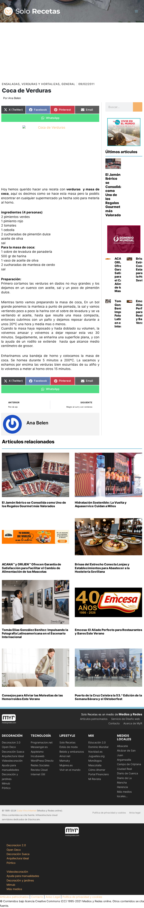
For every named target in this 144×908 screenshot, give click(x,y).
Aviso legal (134, 812)
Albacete (122, 746)
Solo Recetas (67, 742)
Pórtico (6, 787)
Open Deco (9, 746)
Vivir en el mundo (69, 769)
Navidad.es (95, 751)
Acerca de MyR (132, 723)
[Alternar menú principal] (136, 11)
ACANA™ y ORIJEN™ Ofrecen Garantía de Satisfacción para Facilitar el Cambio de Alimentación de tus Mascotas (31, 567)
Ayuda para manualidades (23, 876)
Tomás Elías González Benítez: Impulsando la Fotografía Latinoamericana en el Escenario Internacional (35, 633)
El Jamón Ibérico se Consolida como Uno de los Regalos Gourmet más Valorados (114, 195)
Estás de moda (68, 746)
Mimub (6, 783)
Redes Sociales (40, 765)
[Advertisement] (72, 50)
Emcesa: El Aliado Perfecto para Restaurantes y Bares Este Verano (108, 631)
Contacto (114, 723)
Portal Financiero (98, 774)
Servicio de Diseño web (125, 718)
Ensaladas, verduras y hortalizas (31, 84)
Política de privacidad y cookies (109, 812)
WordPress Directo (42, 760)
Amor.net (64, 756)
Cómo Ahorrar (96, 769)
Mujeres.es (66, 765)
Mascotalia (94, 765)
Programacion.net (41, 742)
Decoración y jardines (20, 880)
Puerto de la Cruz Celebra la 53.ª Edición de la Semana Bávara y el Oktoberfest (108, 697)
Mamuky (64, 760)
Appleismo (37, 751)
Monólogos (95, 760)
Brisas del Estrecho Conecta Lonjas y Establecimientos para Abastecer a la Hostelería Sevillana (102, 567)
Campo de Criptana (129, 764)
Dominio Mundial (98, 746)
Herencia (122, 787)
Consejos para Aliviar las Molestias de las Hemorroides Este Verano (32, 697)
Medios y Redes (130, 714)
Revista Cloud (39, 769)
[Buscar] (137, 107)
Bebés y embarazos (71, 751)
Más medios (14, 889)
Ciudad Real (124, 768)
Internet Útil (38, 774)
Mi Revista (94, 779)
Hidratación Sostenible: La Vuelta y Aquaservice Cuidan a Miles (101, 504)
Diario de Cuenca (127, 773)
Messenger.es (39, 746)
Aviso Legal (53, 897)
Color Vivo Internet (26, 810)
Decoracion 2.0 (11, 742)
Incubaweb (37, 756)
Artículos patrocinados (93, 718)
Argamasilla (124, 759)
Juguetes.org (96, 756)
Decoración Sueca (13, 751)
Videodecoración (12, 760)
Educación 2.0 (97, 742)
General (68, 84)
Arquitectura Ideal (13, 756)
